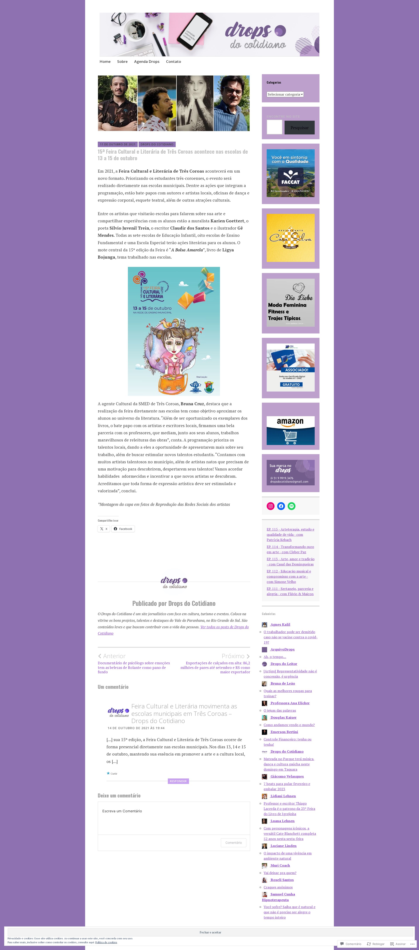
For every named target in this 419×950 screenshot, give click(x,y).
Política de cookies (106, 942)
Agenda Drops (147, 61)
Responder (178, 781)
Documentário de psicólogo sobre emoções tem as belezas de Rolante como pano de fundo (134, 663)
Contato (173, 61)
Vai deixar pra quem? (280, 872)
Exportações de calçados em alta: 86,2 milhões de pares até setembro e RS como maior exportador (215, 663)
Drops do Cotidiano (157, 144)
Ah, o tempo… (275, 656)
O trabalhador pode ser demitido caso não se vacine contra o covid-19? (291, 637)
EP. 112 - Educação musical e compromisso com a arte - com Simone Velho (289, 576)
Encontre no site (283, 116)
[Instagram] (271, 506)
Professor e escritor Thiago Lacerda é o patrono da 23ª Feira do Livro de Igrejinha (289, 808)
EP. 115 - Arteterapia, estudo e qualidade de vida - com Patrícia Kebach (290, 534)
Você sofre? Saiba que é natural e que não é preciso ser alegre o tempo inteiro (289, 912)
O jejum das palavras (280, 710)
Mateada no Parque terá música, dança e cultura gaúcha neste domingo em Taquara (289, 764)
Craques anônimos (278, 887)
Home (105, 61)
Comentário (233, 842)
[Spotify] (291, 506)
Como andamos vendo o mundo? (289, 724)
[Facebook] (281, 506)
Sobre (122, 61)
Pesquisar (300, 127)
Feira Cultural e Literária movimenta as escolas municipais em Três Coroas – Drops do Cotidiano (184, 713)
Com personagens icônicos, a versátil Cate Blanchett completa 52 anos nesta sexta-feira (290, 833)
